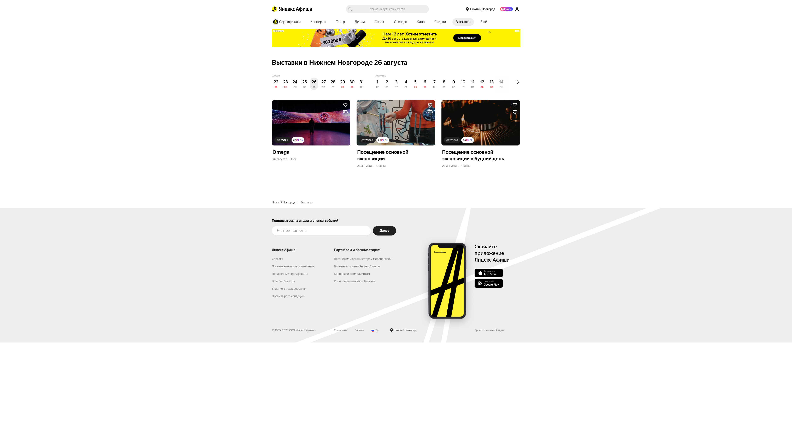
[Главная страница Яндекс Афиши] (274, 9)
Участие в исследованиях (289, 288)
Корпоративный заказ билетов (355, 281)
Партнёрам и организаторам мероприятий (362, 259)
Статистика (340, 330)
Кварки (381, 165)
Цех (294, 159)
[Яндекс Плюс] (506, 9)
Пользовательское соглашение (293, 266)
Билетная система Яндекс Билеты (357, 266)
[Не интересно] (345, 112)
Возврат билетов (283, 281)
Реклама (359, 330)
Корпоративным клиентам (352, 273)
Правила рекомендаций (288, 296)
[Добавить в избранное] (345, 104)
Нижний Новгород (283, 202)
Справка (277, 259)
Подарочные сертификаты (290, 273)
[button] (483, 22)
